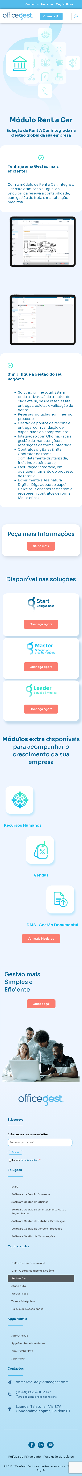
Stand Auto (18, 1286)
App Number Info (22, 1351)
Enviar (15, 1152)
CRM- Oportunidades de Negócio (32, 1270)
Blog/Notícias (64, 4)
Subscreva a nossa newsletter (28, 1134)
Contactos (32, 4)
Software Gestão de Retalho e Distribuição (38, 1221)
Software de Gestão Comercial (30, 1194)
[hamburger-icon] (76, 16)
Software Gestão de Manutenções (33, 1236)
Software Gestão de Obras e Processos (36, 1228)
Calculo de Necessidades (27, 1309)
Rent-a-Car (18, 1278)
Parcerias (47, 4)
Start (14, 1186)
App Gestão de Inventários (28, 1343)
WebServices (19, 1293)
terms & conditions (30, 1160)
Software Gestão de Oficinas (29, 1202)
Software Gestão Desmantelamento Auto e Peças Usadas (38, 1211)
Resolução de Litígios (58, 1456)
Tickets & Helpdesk (23, 1301)
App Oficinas (19, 1335)
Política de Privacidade (24, 1456)
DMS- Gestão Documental (28, 1263)
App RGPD (18, 1358)
